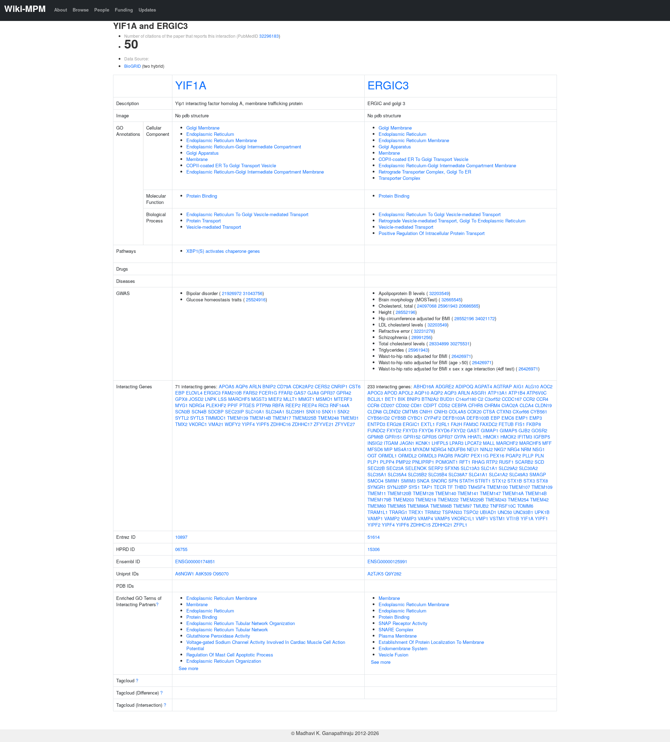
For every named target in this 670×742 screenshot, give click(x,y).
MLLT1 (290, 399)
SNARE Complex (396, 629)
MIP (388, 449)
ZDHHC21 (442, 524)
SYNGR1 (376, 487)
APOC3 (375, 392)
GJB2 (524, 430)
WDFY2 (232, 424)
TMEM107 (519, 487)
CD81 (416, 405)
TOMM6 (525, 505)
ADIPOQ (464, 386)
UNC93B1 (523, 512)
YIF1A (190, 84)
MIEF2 (275, 399)
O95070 (221, 573)
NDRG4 (196, 405)
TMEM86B (441, 505)
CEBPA (459, 405)
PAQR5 (445, 455)
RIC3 (323, 405)
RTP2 (492, 461)
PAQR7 (461, 455)
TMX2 (181, 424)
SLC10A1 (254, 411)
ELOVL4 (194, 392)
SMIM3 (408, 480)
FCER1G (268, 392)
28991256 (421, 337)
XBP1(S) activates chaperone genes (223, 251)
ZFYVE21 (324, 424)
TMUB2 (481, 505)
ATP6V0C (536, 392)
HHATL (475, 436)
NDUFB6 (457, 449)
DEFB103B (478, 417)
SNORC (439, 480)
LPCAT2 (473, 443)
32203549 (439, 293)
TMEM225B (304, 417)
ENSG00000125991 (387, 561)
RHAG (478, 461)
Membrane (197, 159)
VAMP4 (425, 518)
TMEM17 (282, 417)
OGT (372, 455)
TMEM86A (418, 505)
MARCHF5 (239, 399)
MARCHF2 (507, 443)
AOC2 (546, 386)
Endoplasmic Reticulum (210, 134)
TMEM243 (495, 499)
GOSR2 (539, 430)
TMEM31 (349, 417)
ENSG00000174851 (195, 561)
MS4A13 (402, 449)
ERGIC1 (411, 424)
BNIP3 (413, 399)
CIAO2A (509, 405)
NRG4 (513, 449)
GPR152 (411, 436)
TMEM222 (448, 499)
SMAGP (537, 474)
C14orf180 (466, 399)
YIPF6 (402, 524)
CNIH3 (440, 411)
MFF (547, 443)
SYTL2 (182, 417)
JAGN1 (407, 443)
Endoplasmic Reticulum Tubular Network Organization (240, 623)
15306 (373, 549)
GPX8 (181, 399)
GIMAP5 (508, 430)
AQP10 (422, 392)
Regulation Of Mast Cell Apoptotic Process (229, 654)
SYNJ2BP (397, 487)
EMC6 (507, 417)
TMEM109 (541, 487)
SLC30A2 (528, 468)
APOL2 (406, 392)
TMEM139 (237, 417)
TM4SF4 (476, 487)
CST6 (354, 386)
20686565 (468, 305)
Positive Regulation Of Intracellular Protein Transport (432, 233)
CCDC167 (512, 399)
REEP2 (292, 405)
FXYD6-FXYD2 (450, 430)
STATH (466, 480)
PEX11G (480, 455)
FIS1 (520, 424)
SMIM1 (392, 480)
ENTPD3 (376, 424)
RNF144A (339, 405)
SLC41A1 (478, 474)
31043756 (252, 293)
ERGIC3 (388, 84)
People (101, 9)
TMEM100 (497, 487)
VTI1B (512, 518)
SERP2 (435, 468)
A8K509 (203, 573)
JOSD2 (196, 399)
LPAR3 (456, 443)
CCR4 (542, 399)
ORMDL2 (407, 455)
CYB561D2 (378, 417)
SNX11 (329, 411)
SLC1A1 (489, 468)
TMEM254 (518, 499)
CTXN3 (504, 411)
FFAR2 (285, 392)
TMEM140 (445, 493)
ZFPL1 (460, 524)
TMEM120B (399, 493)
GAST (473, 430)
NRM (526, 449)
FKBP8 (533, 424)
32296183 (269, 36)
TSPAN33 (452, 512)
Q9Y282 (393, 573)
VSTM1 (497, 518)
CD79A (284, 386)
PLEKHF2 (216, 405)
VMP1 (482, 518)
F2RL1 (442, 424)
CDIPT (430, 405)
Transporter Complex (399, 178)
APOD (390, 392)
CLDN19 (543, 405)
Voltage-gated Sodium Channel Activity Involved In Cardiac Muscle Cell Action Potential (265, 645)
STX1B (514, 480)
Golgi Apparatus (202, 152)
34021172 (485, 318)
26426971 (461, 356)
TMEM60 (376, 505)
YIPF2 (373, 524)
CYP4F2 (432, 417)
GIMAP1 (489, 430)
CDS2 (444, 405)
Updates (147, 9)
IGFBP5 (542, 436)
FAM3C (470, 424)
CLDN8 (374, 411)
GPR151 (393, 436)
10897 (181, 537)
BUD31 (447, 399)
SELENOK (416, 468)
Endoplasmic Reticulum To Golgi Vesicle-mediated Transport (247, 214)
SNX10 (313, 411)
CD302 (402, 405)
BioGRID (132, 66)
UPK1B (542, 512)
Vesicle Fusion (393, 654)
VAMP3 (408, 518)
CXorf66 (521, 411)
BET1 (390, 399)
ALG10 (532, 386)
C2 (480, 399)
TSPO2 (470, 512)
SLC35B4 (437, 474)
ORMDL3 (427, 455)
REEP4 (309, 405)
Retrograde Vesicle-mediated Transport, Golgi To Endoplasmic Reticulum (452, 220)
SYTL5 (197, 417)
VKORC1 (198, 424)
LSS (222, 399)
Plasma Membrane (398, 635)
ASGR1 (478, 392)
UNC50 (505, 512)
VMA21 (215, 424)
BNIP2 (269, 386)
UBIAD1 (488, 512)
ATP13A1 (497, 392)
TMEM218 (425, 499)
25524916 (256, 299)
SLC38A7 (457, 474)
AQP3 (450, 392)
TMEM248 (328, 417)
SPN (453, 480)
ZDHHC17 (302, 424)
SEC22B (376, 468)
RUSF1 (506, 461)
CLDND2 (392, 411)
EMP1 (521, 417)
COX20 (474, 411)
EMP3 (535, 417)
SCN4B (199, 411)
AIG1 (518, 386)
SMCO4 (375, 480)
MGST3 (259, 399)
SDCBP (216, 411)
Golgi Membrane (202, 127)
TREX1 (416, 512)
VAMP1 (375, 518)
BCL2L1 (375, 399)
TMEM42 (539, 499)
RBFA (278, 405)
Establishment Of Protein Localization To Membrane (431, 642)
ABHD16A (424, 386)
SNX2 (343, 411)
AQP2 (437, 392)
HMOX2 (508, 436)
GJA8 (313, 392)
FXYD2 (394, 430)
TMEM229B (472, 499)
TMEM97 (462, 505)
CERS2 (322, 386)
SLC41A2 (498, 474)
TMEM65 (396, 505)
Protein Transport (203, 220)
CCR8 (373, 405)
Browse (81, 9)
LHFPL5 (440, 443)
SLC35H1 (295, 411)
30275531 (460, 343)
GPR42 (343, 392)
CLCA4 (527, 405)
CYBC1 (415, 417)
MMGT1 (306, 399)
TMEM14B (260, 417)
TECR (440, 487)
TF (450, 487)
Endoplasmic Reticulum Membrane (221, 140)
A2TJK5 (375, 573)
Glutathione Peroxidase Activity (218, 635)
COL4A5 (457, 411)
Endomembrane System (403, 648)
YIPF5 (262, 424)
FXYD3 (410, 430)
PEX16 (497, 455)
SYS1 (414, 487)
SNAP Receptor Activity (403, 623)
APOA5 (226, 386)
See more (188, 668)
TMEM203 (403, 499)
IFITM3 (525, 436)
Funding (124, 9)
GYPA (460, 436)
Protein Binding (201, 195)
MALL (489, 443)
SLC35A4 (397, 474)
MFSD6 (375, 449)
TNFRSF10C (503, 505)
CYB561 (538, 411)
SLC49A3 (518, 474)
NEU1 (473, 449)
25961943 (447, 305)
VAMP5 (442, 518)
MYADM (421, 449)
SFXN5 (452, 468)
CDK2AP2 (303, 386)
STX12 (499, 480)
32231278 (423, 331)
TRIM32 (433, 512)
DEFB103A (453, 417)
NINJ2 (486, 449)
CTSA (489, 411)
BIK (401, 399)
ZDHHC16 (280, 424)
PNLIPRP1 (423, 461)
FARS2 (250, 392)
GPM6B (375, 436)
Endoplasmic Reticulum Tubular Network (227, 629)
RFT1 (464, 461)
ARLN (255, 386)
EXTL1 (428, 424)
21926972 (231, 293)
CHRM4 (492, 405)
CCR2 (529, 399)
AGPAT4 (483, 386)
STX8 (542, 480)
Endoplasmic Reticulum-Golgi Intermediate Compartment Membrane (255, 171)
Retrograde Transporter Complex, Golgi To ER (425, 171)
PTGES (247, 405)
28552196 (405, 312)
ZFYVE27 (345, 424)
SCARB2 (524, 461)
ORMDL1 (387, 455)
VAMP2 (392, 518)
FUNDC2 (376, 430)
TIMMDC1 (215, 417)
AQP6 (242, 386)
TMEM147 (490, 493)
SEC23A (395, 468)
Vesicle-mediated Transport (213, 226)
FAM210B (232, 392)
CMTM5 (410, 411)
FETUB (506, 424)
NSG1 (539, 449)
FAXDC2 (488, 424)
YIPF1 (541, 518)
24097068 (427, 305)
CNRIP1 (339, 386)
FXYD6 (426, 430)
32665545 (451, 299)
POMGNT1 (447, 461)
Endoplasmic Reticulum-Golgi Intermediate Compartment (243, 146)
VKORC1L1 (462, 518)
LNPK (211, 399)
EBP (180, 392)
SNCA (423, 480)
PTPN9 (263, 405)
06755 (181, 549)
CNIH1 (426, 411)
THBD (460, 487)
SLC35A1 (376, 474)
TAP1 (426, 487)
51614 (373, 537)
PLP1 (373, 461)
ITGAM (391, 443)
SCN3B (182, 411)
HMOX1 (491, 436)
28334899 (439, 343)
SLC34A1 (275, 411)
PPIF (233, 405)
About (60, 9)
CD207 (387, 405)
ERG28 (394, 424)
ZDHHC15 (420, 524)
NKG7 (500, 449)
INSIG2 (374, 443)
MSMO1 (324, 399)
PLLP (528, 455)
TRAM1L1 (377, 512)
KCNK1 (423, 443)
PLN (539, 455)
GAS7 (300, 392)
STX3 (529, 480)
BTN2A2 (430, 399)
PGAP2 (513, 455)
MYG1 (181, 405)
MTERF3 (343, 399)
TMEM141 (467, 493)
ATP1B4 (516, 392)
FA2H (456, 424)
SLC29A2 (508, 468)
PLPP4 (387, 461)
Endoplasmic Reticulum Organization (223, 660)
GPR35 (429, 436)
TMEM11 (376, 493)
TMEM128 (423, 493)
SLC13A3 (470, 468)
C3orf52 (492, 399)
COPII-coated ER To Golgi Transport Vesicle (231, 165)
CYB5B (398, 417)
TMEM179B (379, 499)
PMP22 (403, 461)
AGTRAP (502, 386)
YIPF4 (248, 424)
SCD (539, 461)
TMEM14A (513, 493)
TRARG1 (398, 512)
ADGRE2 (445, 386)
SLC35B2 (417, 474)
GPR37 (327, 392)
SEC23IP (234, 411)
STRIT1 (483, 480)
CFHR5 (475, 405)
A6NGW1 (184, 573)
